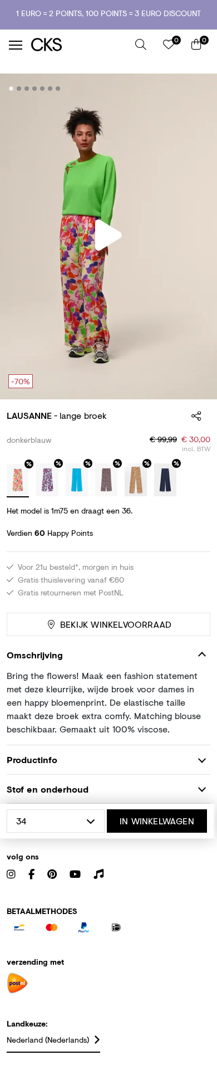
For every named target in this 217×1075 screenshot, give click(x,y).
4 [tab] (35, 88)
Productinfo (32, 759)
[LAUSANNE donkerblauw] (18, 480)
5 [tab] (43, 88)
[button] (141, 44)
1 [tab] (11, 88)
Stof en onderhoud (47, 789)
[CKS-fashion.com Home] (79, 45)
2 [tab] (19, 88)
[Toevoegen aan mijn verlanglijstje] (193, 89)
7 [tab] (58, 88)
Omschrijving (35, 654)
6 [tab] (50, 88)
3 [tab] (27, 88)
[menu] (15, 45)
